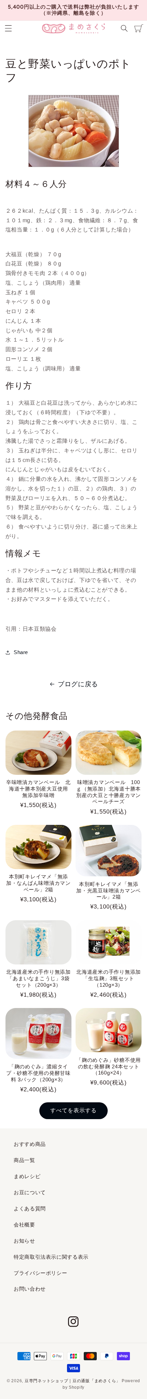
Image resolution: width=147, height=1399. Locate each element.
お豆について (30, 1192)
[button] (8, 28)
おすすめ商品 (30, 1144)
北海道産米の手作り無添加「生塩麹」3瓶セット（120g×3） (108, 978)
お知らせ (24, 1241)
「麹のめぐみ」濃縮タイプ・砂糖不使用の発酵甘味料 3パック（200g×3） (38, 1073)
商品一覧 (24, 1160)
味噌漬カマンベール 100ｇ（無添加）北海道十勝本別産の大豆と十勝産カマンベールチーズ (108, 791)
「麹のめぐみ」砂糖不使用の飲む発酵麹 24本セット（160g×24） (108, 1066)
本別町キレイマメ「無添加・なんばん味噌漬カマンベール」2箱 (38, 883)
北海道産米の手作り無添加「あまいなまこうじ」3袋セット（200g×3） (38, 978)
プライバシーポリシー (40, 1273)
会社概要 (24, 1225)
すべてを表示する (73, 1110)
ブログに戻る (78, 684)
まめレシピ (27, 1176)
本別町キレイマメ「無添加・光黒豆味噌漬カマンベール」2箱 (108, 890)
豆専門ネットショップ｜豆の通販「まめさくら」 (72, 1381)
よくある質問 (30, 1208)
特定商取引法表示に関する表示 (51, 1257)
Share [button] (21, 652)
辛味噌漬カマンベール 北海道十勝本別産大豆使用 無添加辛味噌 (38, 788)
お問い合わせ (30, 1289)
